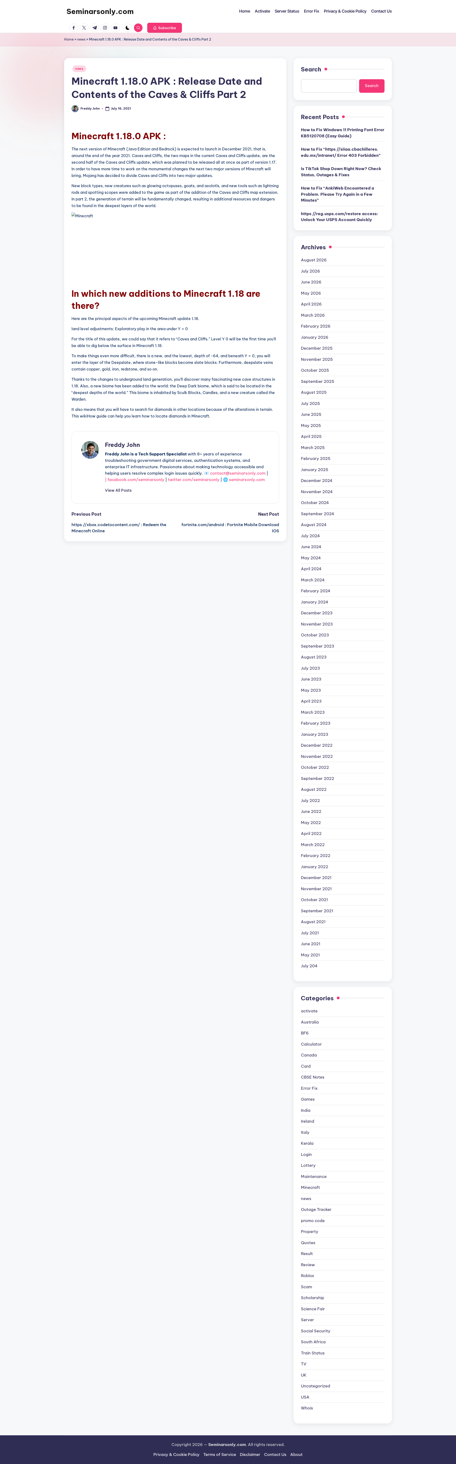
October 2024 (315, 502)
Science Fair (313, 1308)
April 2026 (311, 304)
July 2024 (310, 535)
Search (311, 69)
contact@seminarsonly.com (238, 473)
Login (306, 1154)
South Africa (313, 1341)
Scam (306, 1286)
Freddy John (122, 444)
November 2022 (317, 756)
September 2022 (317, 778)
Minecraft (310, 1187)
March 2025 (313, 447)
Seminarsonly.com (100, 11)
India (305, 1110)
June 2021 (310, 943)
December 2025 (316, 348)
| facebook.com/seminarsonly (134, 479)
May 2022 (311, 822)
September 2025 (317, 381)
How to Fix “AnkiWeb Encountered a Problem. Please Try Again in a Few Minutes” (337, 194)
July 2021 (310, 933)
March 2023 (313, 712)
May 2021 (310, 955)
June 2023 (311, 679)
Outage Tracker (316, 1209)
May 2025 (311, 425)
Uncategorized (315, 1386)
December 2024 (316, 480)
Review (308, 1264)
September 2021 (317, 910)
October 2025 (315, 370)
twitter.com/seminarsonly (193, 479)
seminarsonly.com (247, 479)
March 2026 (313, 315)
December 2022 (316, 745)
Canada (309, 1055)
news (81, 39)
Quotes (308, 1242)
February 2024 (315, 590)
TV (303, 1364)
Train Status (313, 1353)
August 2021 (313, 921)
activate (309, 1011)
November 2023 (317, 624)
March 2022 (313, 844)
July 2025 (310, 403)
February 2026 (316, 326)
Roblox (307, 1275)
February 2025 (315, 458)
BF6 (305, 1033)
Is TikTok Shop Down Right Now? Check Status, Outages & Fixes (341, 171)
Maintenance (314, 1176)
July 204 (309, 965)
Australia (310, 1022)
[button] (164, 28)
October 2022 (315, 767)
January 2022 (314, 866)
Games (308, 1099)
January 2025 (314, 469)
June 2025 (311, 414)
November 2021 (316, 888)
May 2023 (311, 690)
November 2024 (317, 491)
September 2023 (317, 646)
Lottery (308, 1165)
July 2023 (310, 668)
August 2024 (314, 524)
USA (305, 1397)
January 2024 (314, 602)
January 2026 (314, 337)
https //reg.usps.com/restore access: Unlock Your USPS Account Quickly (339, 216)
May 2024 (311, 558)
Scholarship (312, 1297)
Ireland (307, 1121)
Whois (307, 1408)
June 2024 (311, 546)
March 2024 (313, 580)
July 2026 (310, 271)
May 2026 (311, 293)
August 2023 (314, 657)
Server (307, 1319)
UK (304, 1375)
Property (309, 1231)
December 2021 (316, 877)
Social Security (315, 1331)
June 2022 (311, 811)
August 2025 (314, 392)
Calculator (311, 1044)
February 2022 (315, 855)
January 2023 (314, 734)
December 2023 (316, 613)
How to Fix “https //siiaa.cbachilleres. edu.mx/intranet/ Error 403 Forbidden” (340, 152)
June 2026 (311, 282)
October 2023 (315, 635)
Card (306, 1066)
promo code (313, 1220)
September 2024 (317, 513)
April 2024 (311, 568)
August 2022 (314, 789)
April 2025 (311, 436)
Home (69, 39)
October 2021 (314, 899)
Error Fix (309, 1088)
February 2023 (315, 723)
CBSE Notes (312, 1077)
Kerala (307, 1143)
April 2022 (311, 833)
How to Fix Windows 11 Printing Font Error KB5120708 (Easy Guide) (342, 133)
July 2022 (310, 800)
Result (307, 1253)
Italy (305, 1132)
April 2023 (311, 701)
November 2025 (317, 359)
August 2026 (314, 260)
